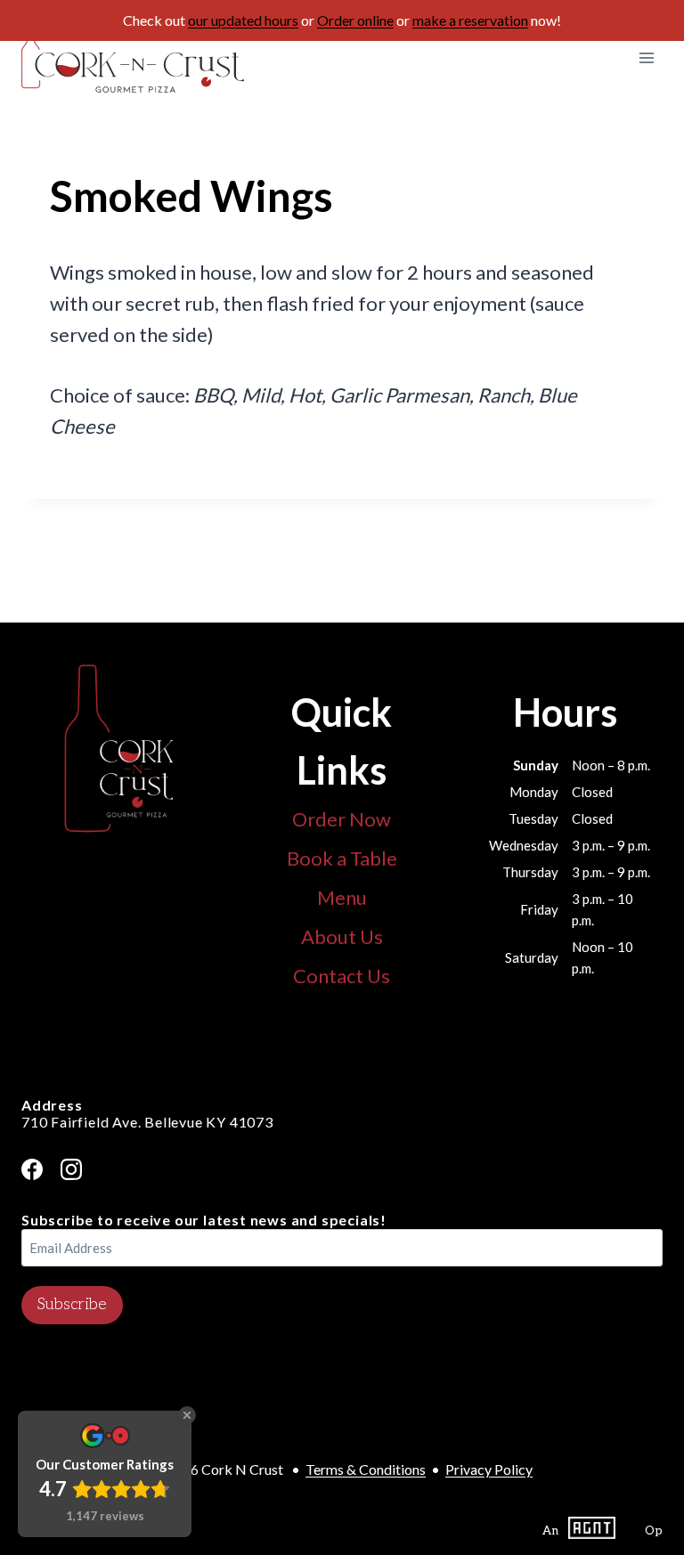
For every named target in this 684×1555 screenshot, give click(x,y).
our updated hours (243, 20)
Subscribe (72, 1304)
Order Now (341, 819)
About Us (342, 936)
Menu (342, 897)
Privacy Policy (489, 1469)
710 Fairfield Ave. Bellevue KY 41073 (147, 1121)
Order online (355, 20)
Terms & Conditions (365, 1469)
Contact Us (341, 976)
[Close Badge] (187, 1415)
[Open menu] (646, 57)
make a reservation (470, 20)
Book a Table (342, 858)
